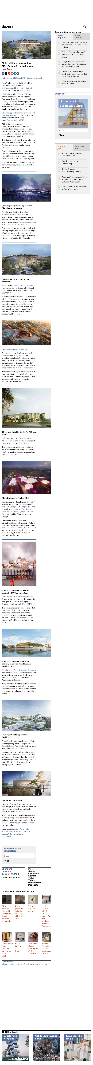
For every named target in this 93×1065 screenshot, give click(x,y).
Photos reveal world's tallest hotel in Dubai (74, 82)
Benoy (20, 748)
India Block (7, 78)
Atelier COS (29, 502)
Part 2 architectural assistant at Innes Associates (74, 187)
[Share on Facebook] (3, 73)
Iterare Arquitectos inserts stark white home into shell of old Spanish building (74, 72)
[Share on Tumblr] (17, 73)
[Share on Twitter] (6, 73)
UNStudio (6, 94)
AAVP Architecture (20, 596)
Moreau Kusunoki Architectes (14, 224)
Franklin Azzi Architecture (24, 670)
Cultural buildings (22, 831)
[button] (84, 26)
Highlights (6, 836)
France (15, 829)
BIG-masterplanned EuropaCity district (17, 86)
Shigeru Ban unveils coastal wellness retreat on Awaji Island (73, 53)
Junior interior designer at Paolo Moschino (73, 154)
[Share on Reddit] (12, 73)
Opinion (32, 876)
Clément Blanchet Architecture (17, 213)
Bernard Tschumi (24, 222)
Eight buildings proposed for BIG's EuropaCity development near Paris (18, 66)
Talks (31, 878)
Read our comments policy (35, 964)
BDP (22, 604)
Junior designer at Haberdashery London (71, 170)
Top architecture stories (68, 32)
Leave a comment (34, 78)
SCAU (17, 677)
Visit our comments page (12, 964)
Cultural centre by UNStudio (15, 349)
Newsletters (34, 883)
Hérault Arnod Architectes (25, 285)
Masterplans (7, 831)
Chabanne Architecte (15, 746)
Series (31, 871)
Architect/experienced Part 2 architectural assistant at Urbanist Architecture (74, 178)
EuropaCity (7, 834)
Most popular (62, 36)
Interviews (33, 873)
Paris (22, 829)
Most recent (78, 36)
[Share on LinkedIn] (14, 73)
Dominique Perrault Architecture (17, 510)
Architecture (19, 834)
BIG (27, 829)
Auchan (10, 120)
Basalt (15, 454)
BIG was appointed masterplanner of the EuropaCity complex (19, 114)
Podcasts (33, 885)
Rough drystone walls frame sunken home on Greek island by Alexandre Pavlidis (74, 63)
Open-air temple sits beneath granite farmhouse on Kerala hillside (74, 43)
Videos (31, 880)
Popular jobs (62, 147)
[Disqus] (26, 997)
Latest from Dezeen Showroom (18, 891)
